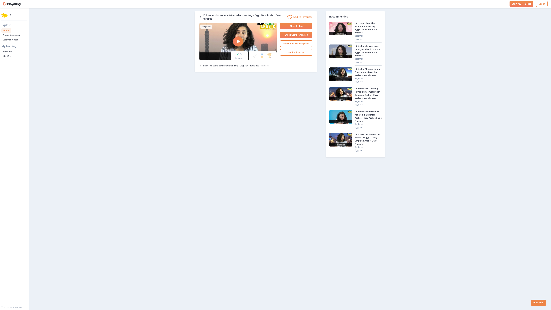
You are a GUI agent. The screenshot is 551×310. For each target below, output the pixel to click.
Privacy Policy (17, 307)
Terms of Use (8, 307)
